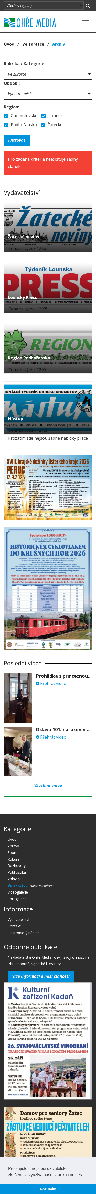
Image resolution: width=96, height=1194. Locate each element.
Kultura (13, 859)
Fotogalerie (17, 898)
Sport (12, 852)
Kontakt (14, 926)
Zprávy (13, 845)
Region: (11, 107)
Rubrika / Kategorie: (24, 63)
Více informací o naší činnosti (41, 976)
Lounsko (56, 115)
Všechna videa (48, 785)
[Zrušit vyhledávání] (88, 5)
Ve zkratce (33, 44)
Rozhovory (17, 865)
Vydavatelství (18, 919)
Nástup (15, 418)
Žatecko (55, 124)
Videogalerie (18, 892)
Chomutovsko (24, 115)
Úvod (9, 44)
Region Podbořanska (29, 358)
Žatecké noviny (23, 236)
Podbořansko (23, 124)
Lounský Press (22, 297)
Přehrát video (52, 683)
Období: (12, 83)
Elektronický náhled (23, 932)
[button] (83, 1175)
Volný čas (15, 878)
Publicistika (17, 872)
